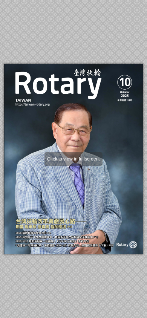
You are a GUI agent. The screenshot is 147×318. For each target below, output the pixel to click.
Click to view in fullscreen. (73, 159)
